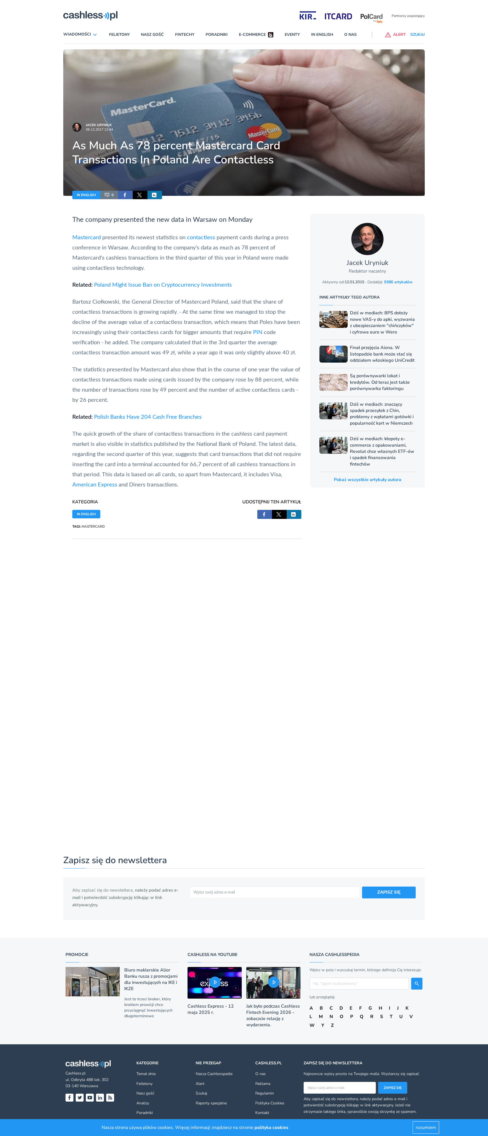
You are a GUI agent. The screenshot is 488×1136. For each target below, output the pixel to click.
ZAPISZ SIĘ (388, 892)
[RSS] (110, 1098)
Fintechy (185, 34)
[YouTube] (90, 1098)
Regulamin (264, 1093)
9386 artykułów (398, 282)
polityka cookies (271, 1127)
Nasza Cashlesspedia (214, 1073)
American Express (94, 485)
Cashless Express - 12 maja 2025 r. (211, 1009)
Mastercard (86, 237)
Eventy (292, 34)
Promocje (77, 954)
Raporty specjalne (211, 1103)
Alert (200, 1083)
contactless (201, 237)
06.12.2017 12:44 (99, 129)
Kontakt (262, 1112)
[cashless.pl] (90, 16)
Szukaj (201, 1093)
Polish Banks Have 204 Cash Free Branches (148, 417)
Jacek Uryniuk (99, 125)
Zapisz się (393, 1087)
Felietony (119, 34)
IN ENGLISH (86, 195)
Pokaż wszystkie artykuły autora (367, 480)
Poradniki (217, 34)
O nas (350, 34)
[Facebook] (69, 1098)
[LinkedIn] (100, 1098)
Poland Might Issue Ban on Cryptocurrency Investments (163, 285)
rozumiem (426, 1127)
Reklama (262, 1083)
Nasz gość (152, 34)
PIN (257, 332)
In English (322, 34)
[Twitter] (80, 1098)
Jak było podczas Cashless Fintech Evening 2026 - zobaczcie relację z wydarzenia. (273, 1015)
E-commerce (252, 34)
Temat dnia (146, 1073)
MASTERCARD (93, 526)
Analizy (142, 1103)
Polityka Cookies (269, 1103)
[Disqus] (186, 609)
